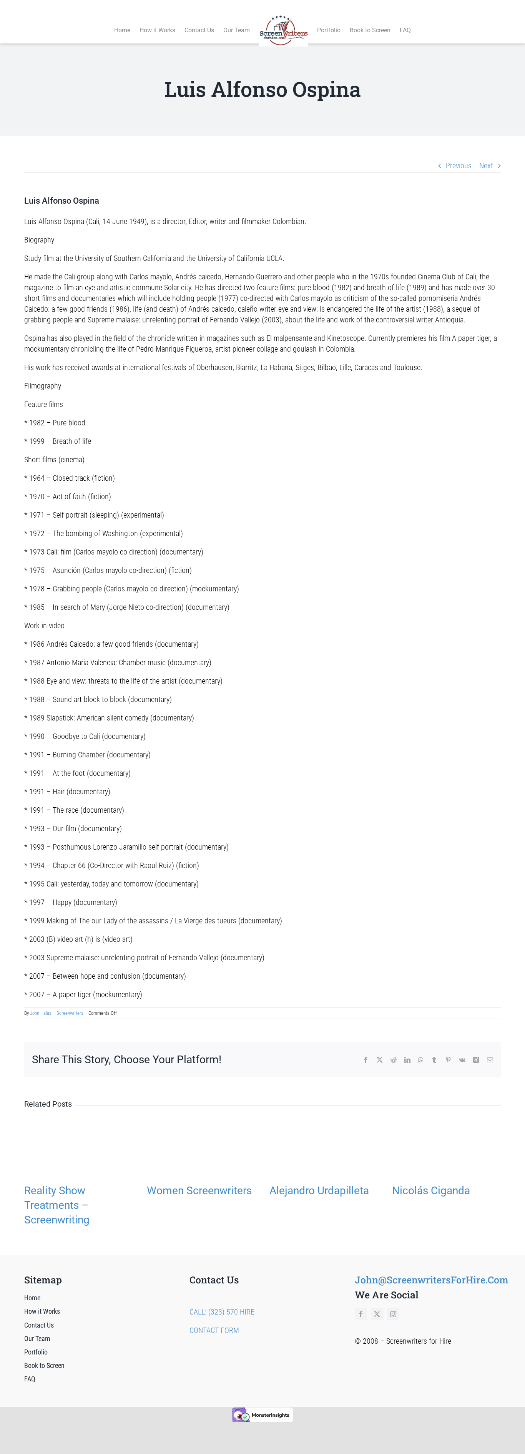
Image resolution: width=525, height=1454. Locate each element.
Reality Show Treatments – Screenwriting (57, 1205)
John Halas (41, 1013)
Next (486, 165)
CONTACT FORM (214, 1330)
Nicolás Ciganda (431, 1190)
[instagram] (393, 1314)
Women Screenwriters (199, 1190)
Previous (459, 165)
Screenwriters (69, 1013)
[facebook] (361, 1314)
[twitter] (377, 1314)
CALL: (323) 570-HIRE (221, 1311)
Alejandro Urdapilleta (319, 1190)
